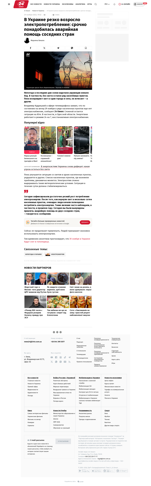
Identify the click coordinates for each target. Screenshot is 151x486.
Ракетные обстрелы (60, 381)
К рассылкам (63, 441)
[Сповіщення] (114, 4)
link (52, 357)
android (84, 471)
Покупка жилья (84, 416)
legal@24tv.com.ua (104, 459)
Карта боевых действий (62, 384)
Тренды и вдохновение (87, 419)
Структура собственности (117, 351)
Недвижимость (85, 411)
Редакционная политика (81, 346)
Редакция (80, 342)
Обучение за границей (61, 428)
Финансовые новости (112, 387)
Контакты (115, 343)
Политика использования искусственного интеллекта (99, 346)
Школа (55, 419)
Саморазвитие (58, 425)
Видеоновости (33, 390)
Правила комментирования (100, 365)
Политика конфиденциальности (101, 339)
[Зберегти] (85, 48)
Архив (114, 356)
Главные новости (34, 381)
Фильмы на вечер (34, 419)
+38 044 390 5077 (58, 342)
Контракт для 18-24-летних (88, 392)
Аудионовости (33, 393)
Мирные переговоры (61, 387)
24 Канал (27, 11)
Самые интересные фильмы (38, 413)
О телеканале (81, 351)
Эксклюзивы (67, 4)
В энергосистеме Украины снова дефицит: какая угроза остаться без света (57, 168)
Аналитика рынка (85, 413)
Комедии (31, 422)
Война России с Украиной (64, 378)
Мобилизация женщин (87, 389)
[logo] (21, 4)
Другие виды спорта (112, 425)
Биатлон (108, 422)
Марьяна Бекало (37, 40)
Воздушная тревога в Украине (64, 390)
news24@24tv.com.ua (33, 342)
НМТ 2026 (56, 422)
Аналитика (80, 4)
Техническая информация (116, 339)
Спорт (107, 411)
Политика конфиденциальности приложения (101, 353)
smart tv (109, 471)
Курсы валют (109, 384)
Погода (30, 396)
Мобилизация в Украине (89, 378)
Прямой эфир (33, 387)
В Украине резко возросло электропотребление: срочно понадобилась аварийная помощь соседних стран (69, 11)
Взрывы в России (59, 398)
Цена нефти (109, 381)
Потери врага (58, 401)
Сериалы (31, 425)
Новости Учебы (59, 411)
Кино (30, 411)
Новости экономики (113, 378)
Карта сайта (116, 359)
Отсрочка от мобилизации (88, 395)
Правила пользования (84, 362)
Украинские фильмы (35, 416)
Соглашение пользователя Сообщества (99, 359)
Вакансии (115, 347)
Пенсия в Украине (111, 398)
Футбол (107, 416)
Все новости (36, 4)
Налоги (107, 395)
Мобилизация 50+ (85, 386)
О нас (78, 338)
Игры (89, 4)
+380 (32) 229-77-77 (91, 456)
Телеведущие (81, 354)
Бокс (106, 413)
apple (96, 471)
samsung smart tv (122, 471)
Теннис (107, 419)
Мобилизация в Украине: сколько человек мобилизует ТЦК (89, 400)
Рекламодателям (82, 358)
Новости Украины (52, 4)
